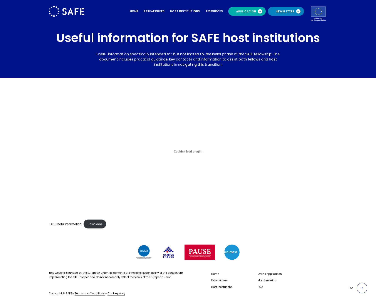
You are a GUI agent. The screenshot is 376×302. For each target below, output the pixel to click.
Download (95, 224)
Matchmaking (267, 280)
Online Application (270, 274)
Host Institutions (221, 287)
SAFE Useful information (65, 224)
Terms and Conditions (90, 293)
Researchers (219, 280)
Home (215, 274)
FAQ (260, 287)
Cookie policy (116, 293)
